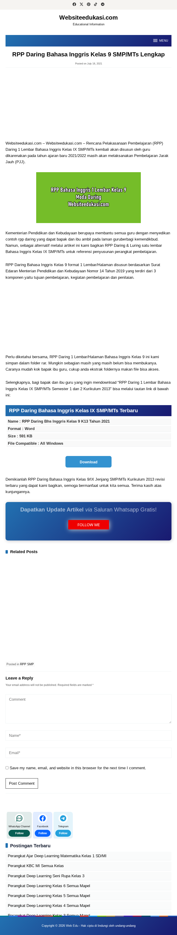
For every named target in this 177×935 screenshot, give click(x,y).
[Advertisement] (88, 104)
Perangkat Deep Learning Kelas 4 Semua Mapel (49, 905)
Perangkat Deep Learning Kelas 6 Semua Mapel (49, 886)
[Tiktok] (95, 5)
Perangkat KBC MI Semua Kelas (36, 866)
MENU (163, 40)
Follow (19, 833)
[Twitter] (81, 5)
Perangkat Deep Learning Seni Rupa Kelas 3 (46, 876)
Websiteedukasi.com (88, 17)
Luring (135, 245)
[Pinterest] (88, 5)
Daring (119, 245)
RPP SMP (27, 664)
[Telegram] (102, 5)
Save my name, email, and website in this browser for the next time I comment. (78, 768)
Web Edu (72, 925)
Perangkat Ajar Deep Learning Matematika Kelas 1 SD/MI (57, 856)
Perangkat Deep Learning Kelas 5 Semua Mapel (49, 896)
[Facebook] (74, 5)
